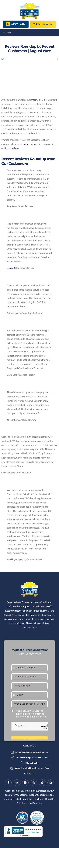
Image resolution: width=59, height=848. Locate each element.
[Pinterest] (34, 783)
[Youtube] (17, 783)
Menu (8, 33)
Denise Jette (13, 267)
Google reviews (29, 144)
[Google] (42, 783)
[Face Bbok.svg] (8, 783)
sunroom (32, 99)
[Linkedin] (50, 783)
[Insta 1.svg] (25, 783)
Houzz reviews (11, 148)
